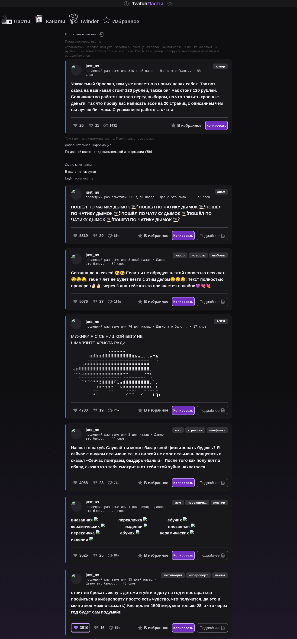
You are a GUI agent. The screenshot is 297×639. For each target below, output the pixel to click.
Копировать (216, 125)
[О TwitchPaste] (126, 4)
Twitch (148, 3)
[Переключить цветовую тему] (170, 3)
